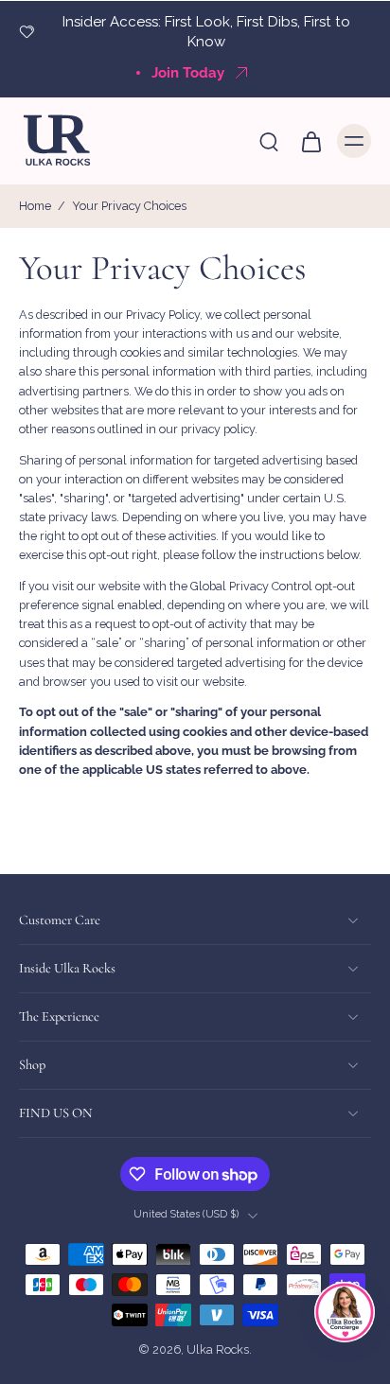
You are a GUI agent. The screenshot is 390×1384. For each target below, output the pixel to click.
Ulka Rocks (217, 1350)
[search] (269, 141)
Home (35, 206)
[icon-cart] (310, 141)
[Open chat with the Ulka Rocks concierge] (344, 1312)
